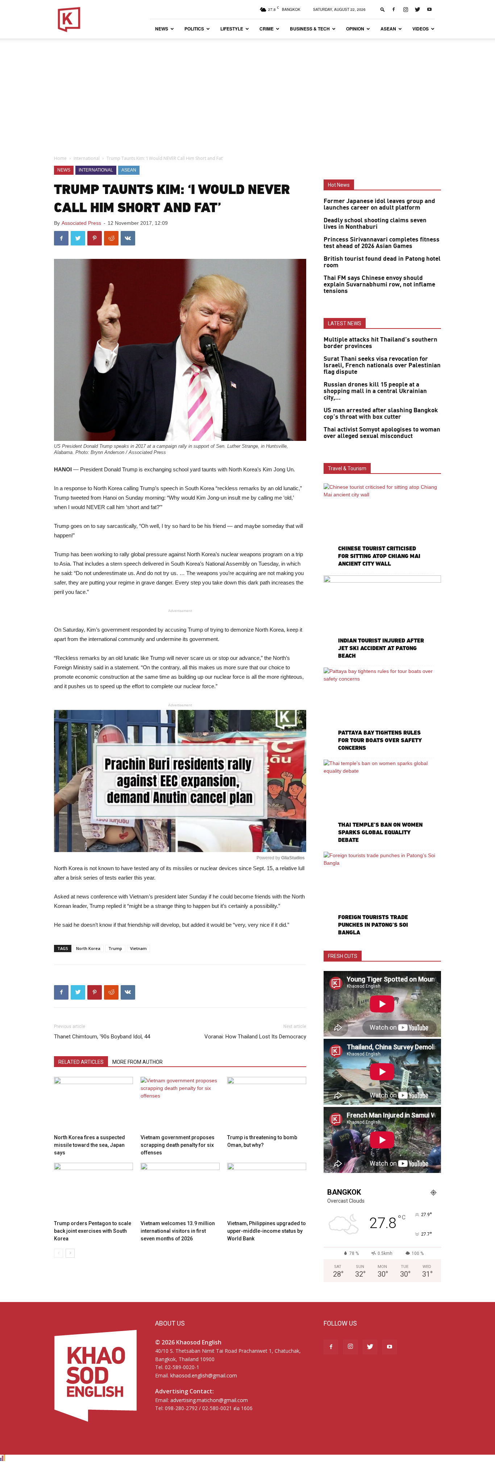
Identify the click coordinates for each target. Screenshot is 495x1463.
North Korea (88, 948)
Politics (194, 28)
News (161, 28)
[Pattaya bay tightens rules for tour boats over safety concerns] (382, 710)
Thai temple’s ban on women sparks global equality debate (380, 832)
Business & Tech (310, 28)
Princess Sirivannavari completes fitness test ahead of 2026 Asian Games (382, 242)
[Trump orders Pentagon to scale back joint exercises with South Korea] (93, 1190)
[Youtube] (429, 9)
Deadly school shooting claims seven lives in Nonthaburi (375, 223)
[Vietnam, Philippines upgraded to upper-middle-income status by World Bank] (266, 1190)
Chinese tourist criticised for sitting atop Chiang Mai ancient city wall (379, 556)
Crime (266, 28)
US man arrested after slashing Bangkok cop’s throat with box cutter (381, 413)
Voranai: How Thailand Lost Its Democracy (255, 1036)
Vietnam (138, 948)
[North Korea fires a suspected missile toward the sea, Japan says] (93, 1104)
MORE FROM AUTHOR (137, 1062)
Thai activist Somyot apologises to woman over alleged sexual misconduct (382, 432)
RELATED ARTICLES (81, 1062)
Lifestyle (231, 28)
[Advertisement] (247, 93)
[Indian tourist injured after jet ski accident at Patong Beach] (382, 618)
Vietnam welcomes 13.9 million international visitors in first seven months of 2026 (178, 1230)
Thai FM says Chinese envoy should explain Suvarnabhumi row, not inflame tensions (379, 284)
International (87, 158)
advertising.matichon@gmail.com (209, 1400)
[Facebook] (393, 9)
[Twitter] (417, 9)
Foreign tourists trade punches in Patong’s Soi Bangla (373, 925)
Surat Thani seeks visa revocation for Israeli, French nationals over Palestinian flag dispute (382, 365)
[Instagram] (405, 9)
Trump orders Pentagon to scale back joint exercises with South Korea (92, 1230)
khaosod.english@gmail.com (203, 1375)
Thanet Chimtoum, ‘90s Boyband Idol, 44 (102, 1036)
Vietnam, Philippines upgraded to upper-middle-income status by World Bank (266, 1230)
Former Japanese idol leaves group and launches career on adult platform (379, 204)
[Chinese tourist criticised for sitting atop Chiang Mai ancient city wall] (382, 526)
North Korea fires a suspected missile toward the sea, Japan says (89, 1145)
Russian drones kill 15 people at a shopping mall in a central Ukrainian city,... (375, 391)
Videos (420, 28)
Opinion (355, 28)
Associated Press (81, 223)
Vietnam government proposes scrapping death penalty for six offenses (178, 1145)
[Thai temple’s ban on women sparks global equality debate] (382, 802)
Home (60, 158)
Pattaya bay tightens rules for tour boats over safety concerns (379, 740)
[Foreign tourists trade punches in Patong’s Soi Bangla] (382, 894)
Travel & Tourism (347, 468)
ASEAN (388, 28)
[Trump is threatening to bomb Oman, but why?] (266, 1104)
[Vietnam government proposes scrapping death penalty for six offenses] (180, 1104)
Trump (115, 948)
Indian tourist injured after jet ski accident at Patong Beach (381, 648)
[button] (382, 9)
